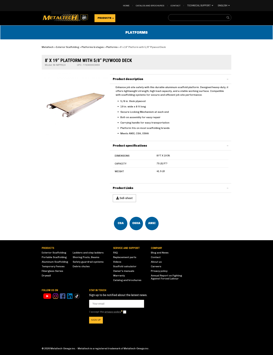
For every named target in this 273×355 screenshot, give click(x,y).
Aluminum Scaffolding (55, 261)
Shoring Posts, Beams (86, 257)
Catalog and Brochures (150, 5)
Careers (156, 266)
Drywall (46, 275)
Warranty (119, 275)
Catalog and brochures (127, 280)
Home (126, 5)
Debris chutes (81, 266)
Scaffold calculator (124, 266)
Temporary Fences (53, 266)
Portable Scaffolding (54, 257)
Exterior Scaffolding (54, 252)
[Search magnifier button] (228, 17)
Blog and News (160, 252)
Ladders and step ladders (88, 252)
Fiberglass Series (52, 270)
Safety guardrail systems (88, 261)
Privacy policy (159, 270)
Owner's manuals (123, 270)
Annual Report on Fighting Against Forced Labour (166, 277)
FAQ (115, 252)
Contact (175, 5)
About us (156, 261)
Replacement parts (124, 257)
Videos (117, 261)
